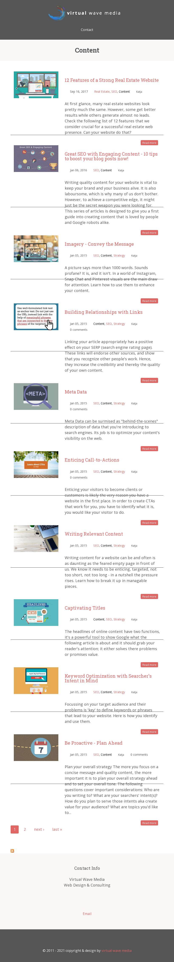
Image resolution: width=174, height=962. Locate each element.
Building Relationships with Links (104, 312)
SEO (114, 91)
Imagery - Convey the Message (99, 244)
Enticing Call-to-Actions (92, 460)
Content (124, 91)
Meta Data (76, 392)
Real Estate (102, 91)
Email (87, 913)
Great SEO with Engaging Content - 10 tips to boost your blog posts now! (111, 156)
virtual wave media (116, 950)
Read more (149, 143)
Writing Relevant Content (94, 534)
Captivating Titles (85, 608)
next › (39, 829)
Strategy (119, 255)
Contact (87, 29)
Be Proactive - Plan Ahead (93, 743)
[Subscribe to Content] (12, 850)
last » (57, 829)
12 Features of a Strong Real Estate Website (112, 80)
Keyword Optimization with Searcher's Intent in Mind (108, 678)
